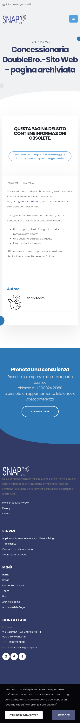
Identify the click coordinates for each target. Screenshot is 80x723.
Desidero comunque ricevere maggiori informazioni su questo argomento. (40, 156)
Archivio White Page (13, 607)
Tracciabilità (9, 543)
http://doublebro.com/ (27, 201)
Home (33, 41)
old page (45, 41)
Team (5, 591)
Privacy (6, 508)
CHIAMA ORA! (40, 411)
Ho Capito (63, 714)
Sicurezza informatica (14, 554)
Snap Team (35, 298)
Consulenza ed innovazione (18, 549)
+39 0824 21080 (16, 642)
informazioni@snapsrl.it (18, 4)
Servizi (6, 580)
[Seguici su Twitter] (14, 656)
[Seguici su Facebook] (22, 656)
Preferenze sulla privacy (24, 714)
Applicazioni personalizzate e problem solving (28, 538)
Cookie (6, 513)
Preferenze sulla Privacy (15, 502)
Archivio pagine (11, 601)
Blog (4, 596)
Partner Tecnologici (13, 585)
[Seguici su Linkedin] (6, 656)
